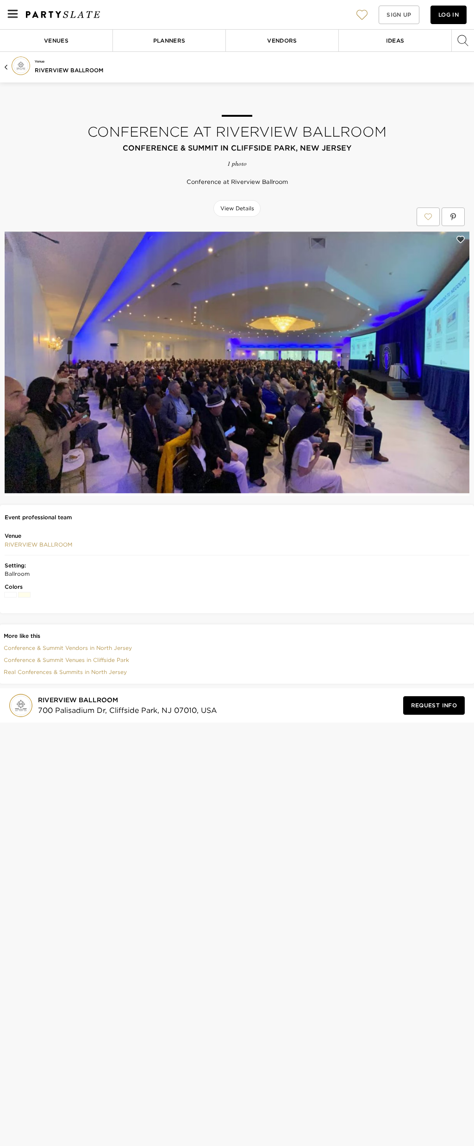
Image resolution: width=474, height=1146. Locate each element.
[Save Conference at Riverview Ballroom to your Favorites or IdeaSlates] (428, 217)
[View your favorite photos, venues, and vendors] (362, 14)
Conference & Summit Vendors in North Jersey (68, 647)
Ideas (395, 40)
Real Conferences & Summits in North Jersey (65, 671)
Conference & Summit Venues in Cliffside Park (66, 659)
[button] (362, 14)
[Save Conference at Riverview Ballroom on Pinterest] (453, 217)
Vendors (282, 40)
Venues (56, 40)
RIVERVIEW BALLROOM (69, 70)
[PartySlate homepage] (63, 14)
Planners (169, 40)
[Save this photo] (460, 239)
